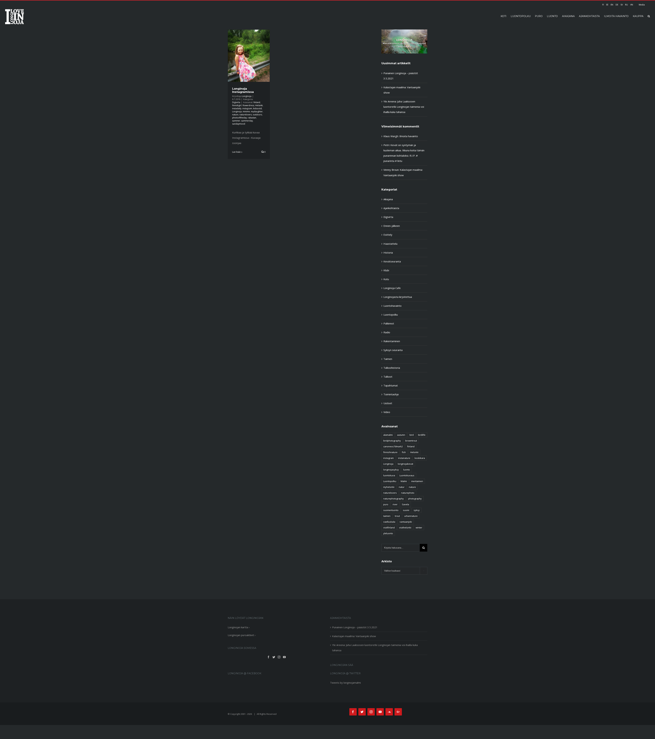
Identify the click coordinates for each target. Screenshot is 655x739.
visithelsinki (405, 527)
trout (397, 515)
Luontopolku (390, 314)
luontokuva (389, 475)
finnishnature (390, 452)
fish (404, 452)
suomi (406, 510)
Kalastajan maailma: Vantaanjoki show (354, 636)
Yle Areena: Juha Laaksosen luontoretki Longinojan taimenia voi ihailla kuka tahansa (403, 107)
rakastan (252, 117)
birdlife (421, 434)
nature (235, 114)
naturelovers (245, 114)
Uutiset (387, 403)
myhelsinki (388, 487)
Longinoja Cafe (392, 288)
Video (386, 412)
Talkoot (387, 376)
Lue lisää (236, 151)
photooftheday (239, 117)
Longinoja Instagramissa (243, 90)
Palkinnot (388, 323)
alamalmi (388, 434)
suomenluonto (390, 510)
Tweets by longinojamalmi (345, 682)
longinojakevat (405, 463)
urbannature (411, 515)
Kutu (386, 279)
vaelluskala (389, 521)
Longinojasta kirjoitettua (397, 297)
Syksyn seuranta (393, 350)
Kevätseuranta (392, 261)
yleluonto (388, 533)
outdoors (257, 114)
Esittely (387, 234)
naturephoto (407, 492)
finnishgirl (237, 105)
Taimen (387, 359)
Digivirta (236, 102)
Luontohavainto (392, 305)
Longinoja (246, 96)
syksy (417, 510)
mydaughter (257, 111)
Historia (388, 252)
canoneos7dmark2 (393, 446)
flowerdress (248, 105)
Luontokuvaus (406, 475)
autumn (401, 434)
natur (401, 487)
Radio (386, 332)
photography (415, 498)
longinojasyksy (391, 469)
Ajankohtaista (391, 208)
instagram (247, 108)
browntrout (411, 440)
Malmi (404, 481)
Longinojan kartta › (239, 627)
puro (385, 504)
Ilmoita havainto (408, 136)
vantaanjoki (406, 521)
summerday (247, 120)
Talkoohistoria (391, 367)
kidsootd (257, 108)
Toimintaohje (391, 394)
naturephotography (393, 498)
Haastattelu (390, 243)
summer (236, 120)
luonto (406, 469)
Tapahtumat (390, 385)
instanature (404, 458)
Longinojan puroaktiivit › (242, 635)
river (395, 504)
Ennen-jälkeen (391, 225)
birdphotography (392, 440)
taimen (386, 515)
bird (412, 434)
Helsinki (259, 105)
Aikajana (388, 199)
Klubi (386, 270)
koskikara (420, 458)
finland (256, 102)
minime (246, 111)
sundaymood (238, 123)
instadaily (236, 108)
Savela (405, 504)
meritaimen (417, 481)
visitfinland (389, 527)
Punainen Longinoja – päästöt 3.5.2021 (354, 627)
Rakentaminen (391, 341)
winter (419, 527)
